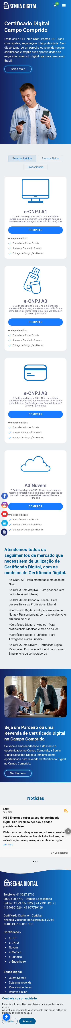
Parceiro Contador (20, 987)
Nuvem (13, 947)
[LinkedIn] (4, 523)
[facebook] (4, 496)
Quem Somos (17, 978)
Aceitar (27, 1021)
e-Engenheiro (17, 961)
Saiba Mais (18, 69)
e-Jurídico (15, 957)
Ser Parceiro (18, 773)
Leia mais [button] (8, 844)
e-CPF (13, 938)
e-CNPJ (14, 943)
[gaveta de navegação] (63, 5)
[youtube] (4, 514)
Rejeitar (10, 1021)
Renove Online (18, 992)
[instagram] (4, 505)
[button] (22, 158)
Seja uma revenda (20, 982)
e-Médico (15, 952)
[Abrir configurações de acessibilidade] (6, 1017)
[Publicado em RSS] (66, 810)
